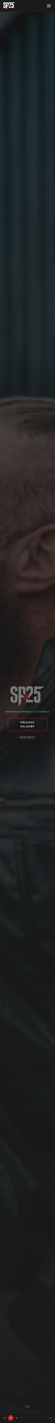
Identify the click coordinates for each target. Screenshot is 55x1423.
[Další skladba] (17, 1418)
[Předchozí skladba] (4, 1418)
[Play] (11, 1418)
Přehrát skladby (27, 724)
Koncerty (27, 737)
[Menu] (49, 6)
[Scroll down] (27, 1405)
